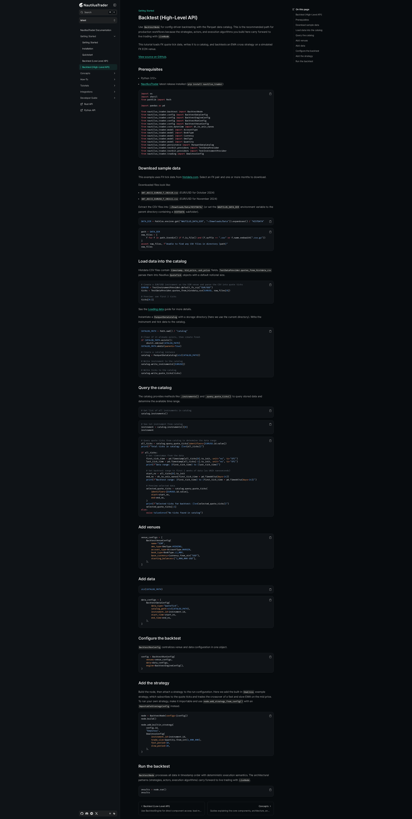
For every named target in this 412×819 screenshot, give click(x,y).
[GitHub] (81, 813)
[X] (96, 813)
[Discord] (86, 813)
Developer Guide (88, 97)
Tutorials (84, 85)
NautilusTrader (150, 84)
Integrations (86, 91)
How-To (84, 79)
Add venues (149, 527)
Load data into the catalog (162, 261)
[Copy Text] (270, 94)
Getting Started (88, 36)
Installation (87, 48)
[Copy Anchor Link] (200, 18)
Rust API (88, 104)
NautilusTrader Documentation (95, 30)
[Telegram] (91, 813)
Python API (90, 110)
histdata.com (190, 177)
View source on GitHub (152, 56)
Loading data (156, 309)
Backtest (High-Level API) (96, 67)
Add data (146, 579)
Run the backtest (154, 766)
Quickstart (87, 54)
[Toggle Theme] (112, 813)
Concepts (85, 73)
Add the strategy (153, 683)
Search (99, 12)
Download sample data (159, 168)
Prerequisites (150, 69)
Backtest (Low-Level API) (95, 60)
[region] (206, 124)
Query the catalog (155, 387)
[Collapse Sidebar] (114, 5)
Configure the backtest (159, 638)
